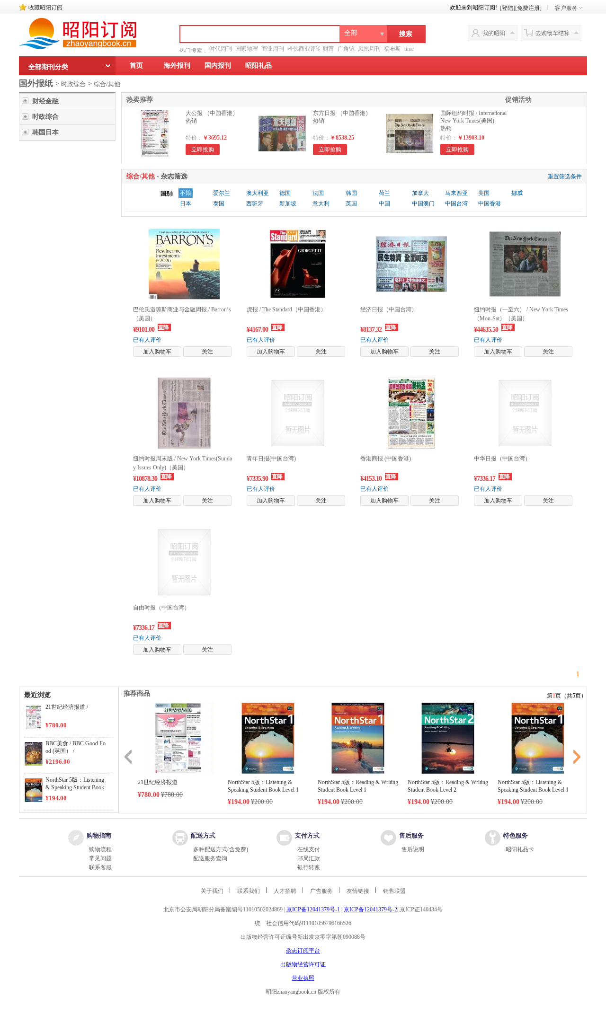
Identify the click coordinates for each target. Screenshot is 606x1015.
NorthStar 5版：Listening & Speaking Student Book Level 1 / (74, 787)
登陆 (507, 8)
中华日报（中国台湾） (502, 458)
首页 (136, 65)
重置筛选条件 (565, 176)
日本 (185, 203)
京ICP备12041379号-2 (370, 909)
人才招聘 (285, 891)
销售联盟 (394, 891)
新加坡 (287, 203)
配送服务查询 (210, 858)
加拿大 (420, 193)
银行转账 (308, 867)
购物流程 (100, 849)
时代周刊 (220, 48)
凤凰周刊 (369, 48)
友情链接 (358, 891)
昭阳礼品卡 (520, 849)
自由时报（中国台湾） (161, 607)
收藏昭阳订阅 (45, 7)
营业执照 (303, 978)
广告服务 (321, 891)
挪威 (517, 193)
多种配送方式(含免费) (220, 849)
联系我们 (248, 891)
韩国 (351, 193)
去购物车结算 (552, 33)
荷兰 (384, 193)
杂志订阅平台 (303, 950)
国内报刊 (218, 65)
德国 (285, 193)
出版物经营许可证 (303, 964)
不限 (185, 193)
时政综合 (73, 84)
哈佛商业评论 (304, 48)
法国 (318, 193)
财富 (328, 48)
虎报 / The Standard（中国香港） (286, 309)
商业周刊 (272, 48)
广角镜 (346, 48)
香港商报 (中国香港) (385, 458)
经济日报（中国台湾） (388, 309)
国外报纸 (36, 83)
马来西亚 (456, 193)
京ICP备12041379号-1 (313, 909)
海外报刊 (177, 65)
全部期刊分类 (48, 67)
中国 (384, 203)
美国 (484, 193)
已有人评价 (147, 339)
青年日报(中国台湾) (271, 458)
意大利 (321, 203)
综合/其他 (107, 84)
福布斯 (392, 48)
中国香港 (489, 203)
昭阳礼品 (258, 65)
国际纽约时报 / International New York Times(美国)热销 (473, 121)
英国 (351, 203)
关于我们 (212, 891)
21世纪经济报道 (158, 782)
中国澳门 (423, 203)
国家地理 (246, 48)
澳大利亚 (257, 193)
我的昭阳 (493, 33)
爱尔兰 (221, 193)
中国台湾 (456, 203)
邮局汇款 (308, 858)
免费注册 (528, 8)
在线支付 (308, 849)
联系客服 (100, 867)
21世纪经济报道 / (66, 707)
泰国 (218, 203)
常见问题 (100, 858)
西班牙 (254, 203)
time (409, 48)
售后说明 (412, 849)
